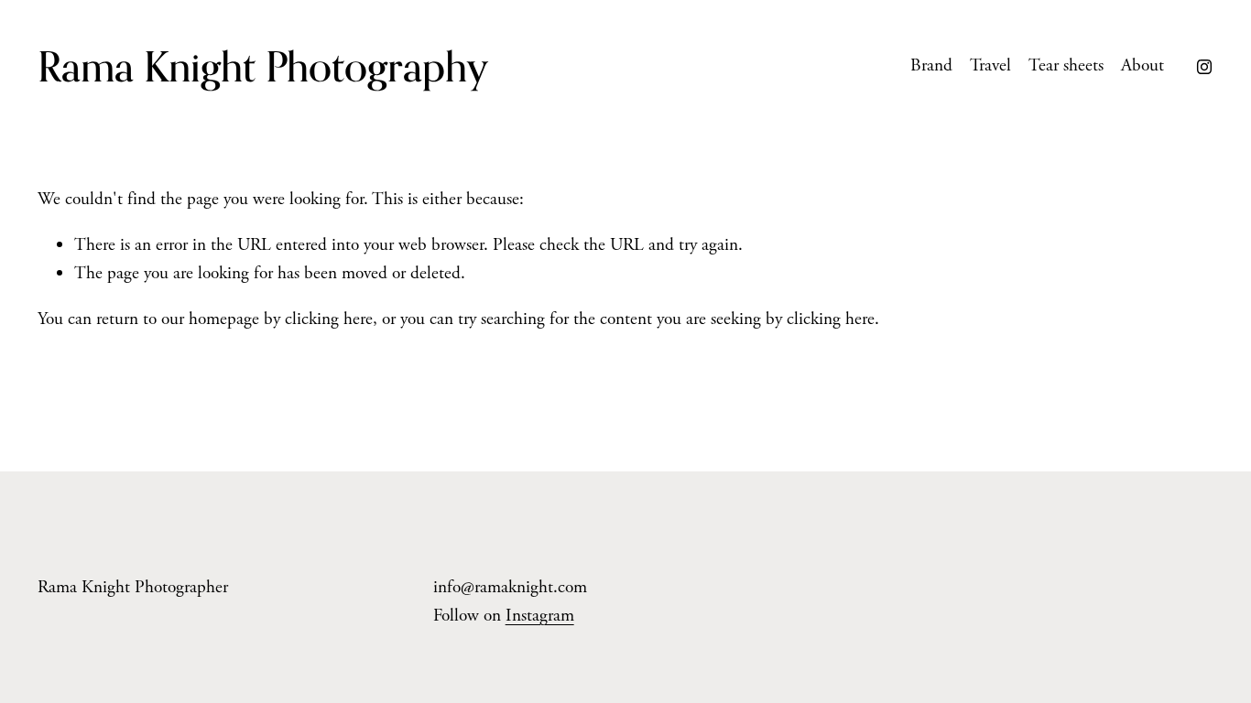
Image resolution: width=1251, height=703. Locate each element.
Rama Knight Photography (263, 66)
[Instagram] (1204, 67)
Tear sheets (1066, 65)
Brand (931, 65)
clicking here (329, 319)
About (1142, 65)
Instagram (540, 615)
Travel (990, 65)
